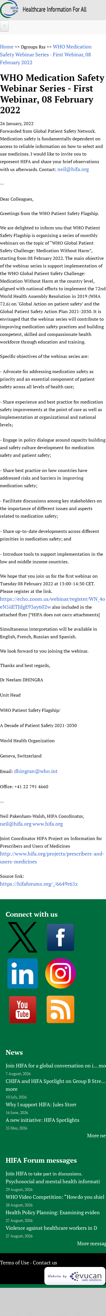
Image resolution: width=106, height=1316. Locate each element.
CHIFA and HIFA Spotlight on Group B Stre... (55, 1081)
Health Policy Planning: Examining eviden (53, 1212)
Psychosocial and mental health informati (53, 1181)
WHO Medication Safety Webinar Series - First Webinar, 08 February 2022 (46, 54)
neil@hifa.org (73, 169)
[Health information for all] (54, 9)
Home (7, 46)
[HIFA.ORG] (9, 16)
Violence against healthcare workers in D (51, 1227)
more (12, 1088)
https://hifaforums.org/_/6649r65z (39, 883)
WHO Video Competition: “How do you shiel (55, 1196)
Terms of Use (14, 1262)
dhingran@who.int (36, 771)
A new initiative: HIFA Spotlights (42, 1119)
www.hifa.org (48, 823)
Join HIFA (16, 1173)
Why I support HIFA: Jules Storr (41, 1104)
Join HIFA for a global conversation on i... (52, 1065)
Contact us (45, 1262)
